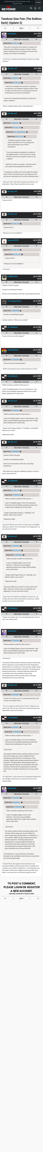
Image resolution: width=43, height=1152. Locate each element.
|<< (5, 28)
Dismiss (38, 2)
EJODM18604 (15, 310)
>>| (38, 28)
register (33, 887)
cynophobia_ (15, 78)
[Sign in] (35, 8)
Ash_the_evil (15, 43)
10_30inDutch (15, 359)
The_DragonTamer (20, 132)
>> (20, 43)
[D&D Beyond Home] (8, 8)
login (18, 887)
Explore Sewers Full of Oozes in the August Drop (17, 2)
